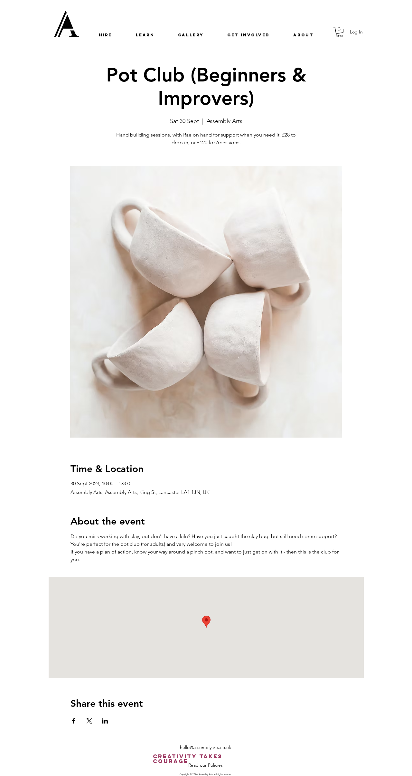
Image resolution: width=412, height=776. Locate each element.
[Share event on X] (89, 721)
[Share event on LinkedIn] (105, 721)
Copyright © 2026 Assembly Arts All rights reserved (206, 774)
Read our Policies (205, 765)
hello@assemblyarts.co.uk (205, 747)
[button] (105, 35)
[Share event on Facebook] (73, 721)
